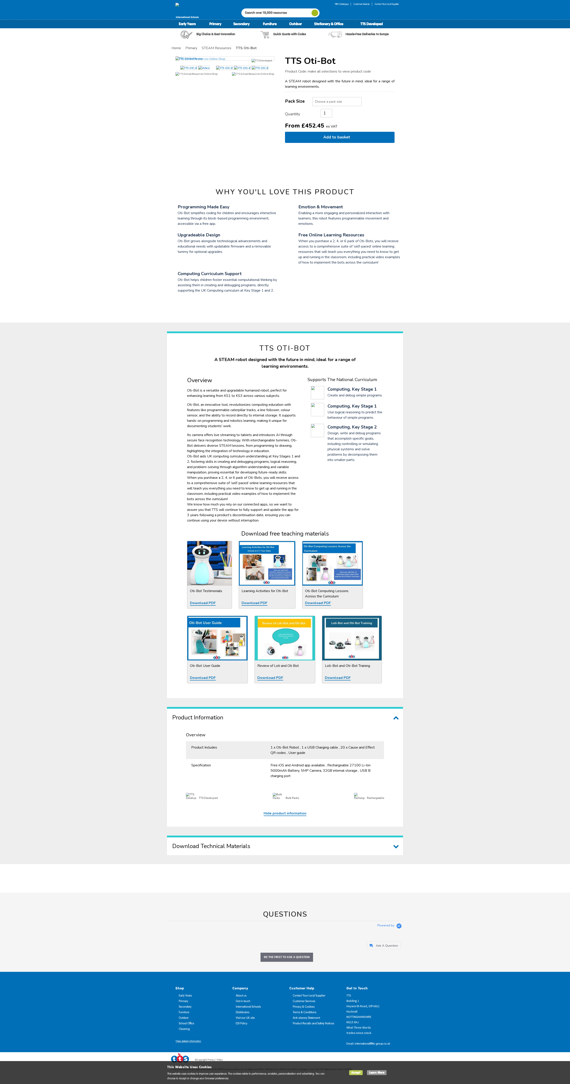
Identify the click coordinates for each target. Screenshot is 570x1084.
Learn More (376, 1072)
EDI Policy (241, 1023)
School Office (186, 1023)
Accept (355, 1072)
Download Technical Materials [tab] (211, 846)
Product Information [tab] (197, 717)
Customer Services (362, 4)
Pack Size (295, 101)
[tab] (384, 945)
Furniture (270, 24)
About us (241, 995)
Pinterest (387, 1060)
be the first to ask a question (287, 957)
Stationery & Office (328, 24)
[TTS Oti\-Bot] (225, 59)
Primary (215, 24)
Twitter (378, 1060)
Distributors (242, 1012)
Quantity (292, 114)
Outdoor (295, 24)
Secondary (241, 24)
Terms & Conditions (304, 1012)
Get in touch (243, 1001)
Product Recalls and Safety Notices (313, 1023)
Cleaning (184, 1029)
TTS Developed (371, 24)
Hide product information (285, 813)
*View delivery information (188, 1041)
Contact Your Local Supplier (387, 4)
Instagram (395, 1060)
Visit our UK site (245, 1018)
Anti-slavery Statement (306, 1018)
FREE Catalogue (341, 4)
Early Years (187, 24)
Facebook (370, 1060)
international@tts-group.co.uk (372, 1043)
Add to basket (337, 137)
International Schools (248, 1007)
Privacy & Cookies (304, 1007)
